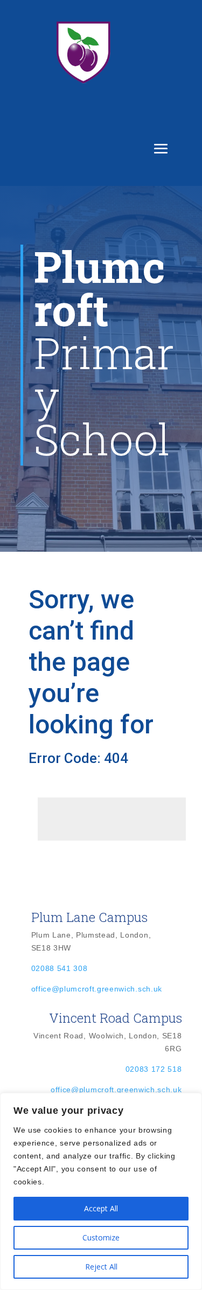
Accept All (101, 1208)
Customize (101, 1237)
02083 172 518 (154, 1069)
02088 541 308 (59, 968)
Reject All (101, 1266)
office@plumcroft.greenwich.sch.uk (96, 988)
